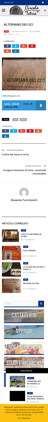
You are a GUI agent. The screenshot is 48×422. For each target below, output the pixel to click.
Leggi (30, 393)
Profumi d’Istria (31, 283)
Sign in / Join (8, 2)
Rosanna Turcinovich (20, 31)
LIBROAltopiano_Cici (11, 96)
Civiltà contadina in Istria (31, 235)
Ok (19, 418)
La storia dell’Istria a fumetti (34, 268)
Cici (15, 119)
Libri (6, 31)
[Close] (8, 370)
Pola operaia (29, 250)
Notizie (30, 378)
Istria (23, 119)
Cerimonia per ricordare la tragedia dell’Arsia (34, 384)
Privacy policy (25, 418)
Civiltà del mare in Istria (15, 154)
